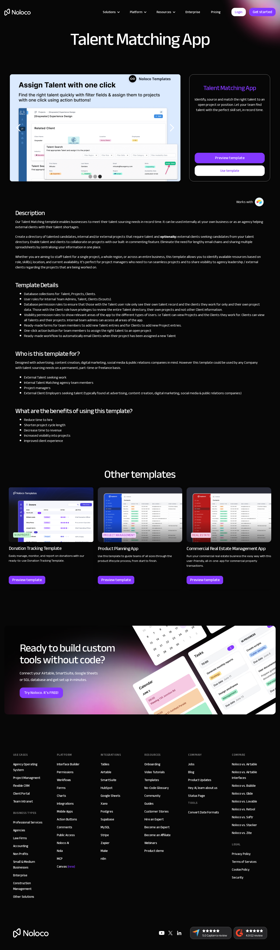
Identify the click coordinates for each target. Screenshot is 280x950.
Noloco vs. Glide (242, 793)
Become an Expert (157, 827)
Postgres (107, 811)
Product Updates (199, 780)
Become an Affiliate (157, 835)
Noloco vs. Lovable (244, 801)
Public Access (66, 835)
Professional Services (27, 822)
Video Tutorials (154, 772)
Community (152, 796)
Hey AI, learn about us (202, 788)
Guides (149, 803)
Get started (262, 12)
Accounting (20, 846)
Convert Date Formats (203, 812)
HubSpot (106, 788)
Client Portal (21, 793)
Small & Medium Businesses (24, 864)
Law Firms (20, 838)
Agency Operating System (25, 767)
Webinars (150, 843)
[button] (110, 12)
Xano (104, 803)
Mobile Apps (65, 811)
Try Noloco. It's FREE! (41, 692)
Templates (151, 780)
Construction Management (22, 886)
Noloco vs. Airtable (244, 764)
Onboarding (152, 764)
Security (237, 877)
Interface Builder (68, 764)
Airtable (106, 772)
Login (238, 12)
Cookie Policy (240, 869)
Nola (60, 851)
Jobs (191, 764)
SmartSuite (109, 780)
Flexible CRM (21, 785)
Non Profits (20, 854)
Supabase (107, 819)
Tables (105, 764)
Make (104, 851)
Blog (191, 772)
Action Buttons (67, 819)
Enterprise (193, 12)
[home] (17, 12)
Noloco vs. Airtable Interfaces (244, 775)
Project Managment (26, 778)
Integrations (65, 803)
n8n (103, 858)
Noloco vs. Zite (242, 833)
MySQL (105, 827)
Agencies (19, 830)
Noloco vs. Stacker (244, 825)
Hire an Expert (154, 819)
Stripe (105, 835)
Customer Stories (156, 811)
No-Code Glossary (156, 788)
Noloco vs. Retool (243, 809)
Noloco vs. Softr (242, 817)
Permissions (65, 772)
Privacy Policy (241, 854)
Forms (61, 788)
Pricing (215, 12)
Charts (61, 796)
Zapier (105, 843)
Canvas (66, 866)
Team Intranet (23, 801)
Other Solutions (23, 897)
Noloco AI (63, 843)
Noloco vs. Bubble (244, 785)
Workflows (64, 780)
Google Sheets (110, 796)
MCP (60, 858)
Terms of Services (244, 862)
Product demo (154, 851)
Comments (64, 827)
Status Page (196, 796)
